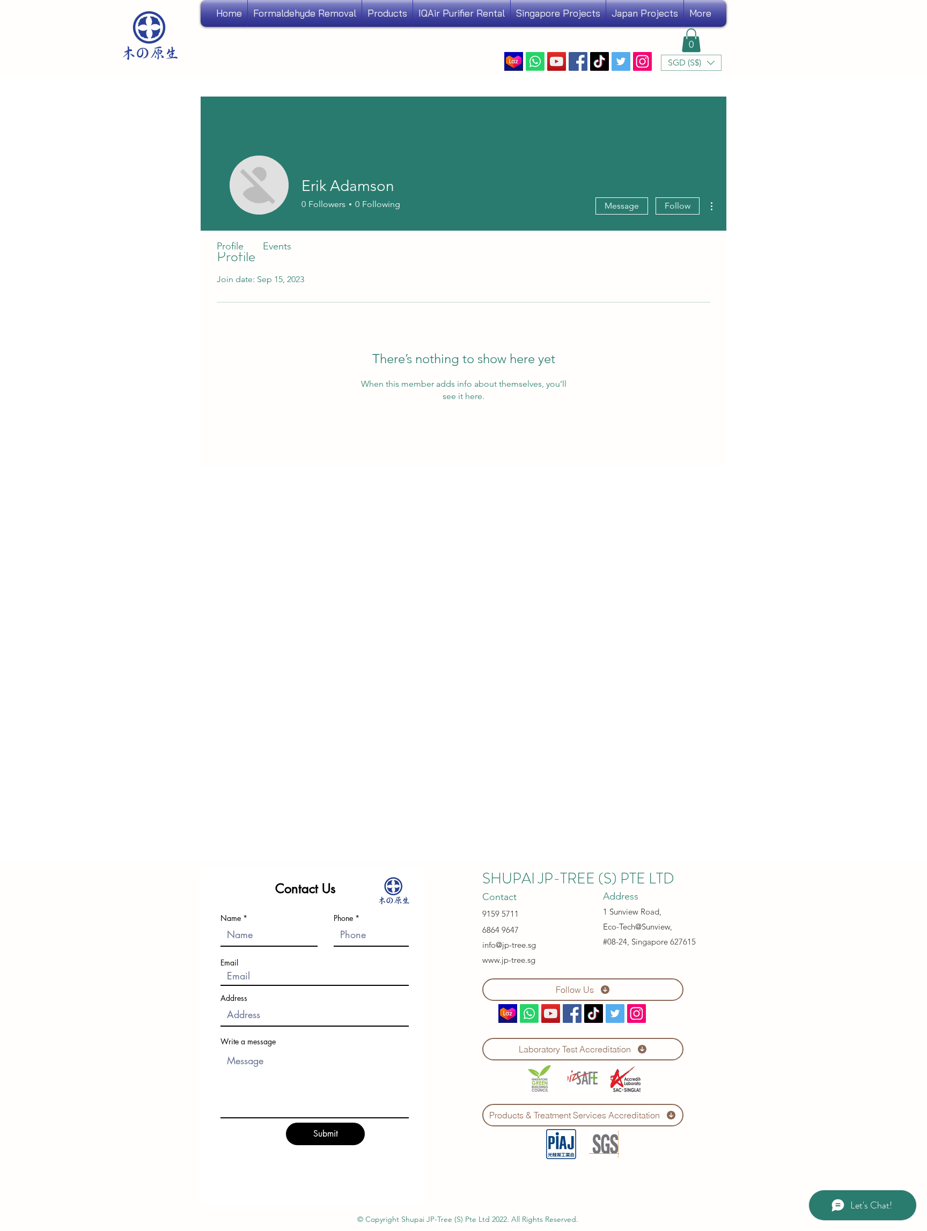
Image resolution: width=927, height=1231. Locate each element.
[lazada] (513, 61)
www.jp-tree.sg (508, 960)
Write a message (248, 1041)
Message (622, 206)
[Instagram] (642, 61)
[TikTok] (599, 61)
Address (233, 998)
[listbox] (691, 63)
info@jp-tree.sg (509, 945)
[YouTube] (556, 61)
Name (230, 918)
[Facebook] (578, 61)
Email (229, 963)
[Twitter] (621, 61)
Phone (343, 918)
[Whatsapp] (535, 61)
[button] (644, 13)
